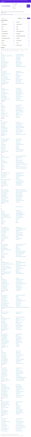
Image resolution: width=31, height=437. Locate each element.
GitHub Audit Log (3, 166)
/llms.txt (7, 435)
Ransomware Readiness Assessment (5, 318)
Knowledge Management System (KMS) (6, 217)
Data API (2, 109)
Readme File (17, 321)
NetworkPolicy (17, 270)
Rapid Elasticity (17, 318)
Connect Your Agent (28, 6)
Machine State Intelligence (4, 245)
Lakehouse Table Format (4, 227)
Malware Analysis (18, 248)
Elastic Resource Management (19, 130)
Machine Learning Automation (4, 244)
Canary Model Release (18, 89)
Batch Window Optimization (19, 79)
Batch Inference (3, 75)
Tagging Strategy (18, 352)
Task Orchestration (18, 356)
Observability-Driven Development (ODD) (21, 283)
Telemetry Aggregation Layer (4, 360)
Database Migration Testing (4, 113)
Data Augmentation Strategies (19, 110)
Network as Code (3, 265)
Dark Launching (3, 106)
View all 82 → (2, 291)
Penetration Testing (3, 299)
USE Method (2, 377)
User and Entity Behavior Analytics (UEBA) (21, 377)
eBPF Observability (3, 123)
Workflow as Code (18, 408)
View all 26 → (2, 381)
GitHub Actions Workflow (19, 161)
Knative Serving (3, 213)
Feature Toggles (18, 148)
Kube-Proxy (2, 222)
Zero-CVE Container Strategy (19, 418)
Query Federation (18, 313)
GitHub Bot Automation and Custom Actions (21, 166)
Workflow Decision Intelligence (4, 411)
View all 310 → (3, 347)
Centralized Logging (18, 97)
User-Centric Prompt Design (4, 378)
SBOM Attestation (18, 339)
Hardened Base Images (4, 175)
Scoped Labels (17, 346)
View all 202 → (3, 118)
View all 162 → (3, 330)
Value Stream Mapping (18, 387)
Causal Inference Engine (4, 97)
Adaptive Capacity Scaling (19, 62)
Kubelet (17, 221)
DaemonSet (2, 105)
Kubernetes (17, 222)
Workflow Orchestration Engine (19, 412)
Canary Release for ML (4, 92)
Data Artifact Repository (19, 109)
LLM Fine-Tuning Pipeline (19, 238)
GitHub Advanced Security (4, 162)
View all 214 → (3, 308)
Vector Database (18, 390)
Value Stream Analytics (4, 386)
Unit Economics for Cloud (4, 370)
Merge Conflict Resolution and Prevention (21, 256)
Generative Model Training (19, 157)
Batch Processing (18, 76)
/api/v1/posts (14, 435)
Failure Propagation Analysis (4, 140)
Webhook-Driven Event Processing (5, 404)
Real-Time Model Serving (19, 329)
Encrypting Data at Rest (4, 134)
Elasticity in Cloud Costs (4, 130)
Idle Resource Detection (4, 192)
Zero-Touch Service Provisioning (20, 425)
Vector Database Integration (4, 391)
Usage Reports (17, 374)
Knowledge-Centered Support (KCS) (20, 214)
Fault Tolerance (18, 141)
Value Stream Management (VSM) (5, 387)
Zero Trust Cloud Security (4, 429)
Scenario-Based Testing (4, 343)
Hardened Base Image (18, 174)
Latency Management (3, 231)
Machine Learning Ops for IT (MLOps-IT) (21, 244)
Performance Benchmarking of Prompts (20, 300)
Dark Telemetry (18, 106)
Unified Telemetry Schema (4, 369)
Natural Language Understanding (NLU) (20, 262)
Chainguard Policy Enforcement (20, 100)
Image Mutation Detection (4, 196)
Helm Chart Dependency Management (5, 179)
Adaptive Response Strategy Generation (21, 66)
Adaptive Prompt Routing (4, 66)
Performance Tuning (18, 303)
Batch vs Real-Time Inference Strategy (5, 79)
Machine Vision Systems (19, 245)
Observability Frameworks (4, 286)
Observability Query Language (4, 290)
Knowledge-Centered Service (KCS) (5, 214)
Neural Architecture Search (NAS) (5, 273)
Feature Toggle (3, 148)
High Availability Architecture (19, 182)
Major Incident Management (4, 248)
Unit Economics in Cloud (19, 370)
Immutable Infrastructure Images (5, 200)
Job (1, 206)
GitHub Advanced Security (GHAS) (20, 162)
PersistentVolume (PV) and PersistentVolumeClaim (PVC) (22, 307)
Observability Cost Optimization (19, 279)
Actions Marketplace (18, 58)
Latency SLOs (17, 231)
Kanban (2, 210)
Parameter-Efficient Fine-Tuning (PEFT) (20, 295)
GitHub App (2, 165)
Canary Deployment (18, 88)
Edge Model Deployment (4, 127)
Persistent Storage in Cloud (4, 304)
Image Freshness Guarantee (19, 195)
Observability (17, 278)
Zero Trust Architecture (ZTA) (19, 428)
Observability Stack (18, 290)
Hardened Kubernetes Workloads (20, 175)
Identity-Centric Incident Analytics (5, 191)
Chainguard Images (3, 100)
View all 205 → (3, 67)
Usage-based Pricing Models (4, 374)
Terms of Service (16, 434)
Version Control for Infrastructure (20, 395)
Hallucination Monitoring (4, 174)
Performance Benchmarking (4, 300)
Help (8, 434)
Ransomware (2, 317)
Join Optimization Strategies (19, 206)
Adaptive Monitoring (18, 65)
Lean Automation (3, 234)
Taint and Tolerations (18, 353)
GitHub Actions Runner (3, 161)
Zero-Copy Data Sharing (4, 418)
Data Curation (2, 117)
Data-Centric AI (3, 114)
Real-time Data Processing (19, 326)
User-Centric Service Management (20, 378)
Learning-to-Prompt (3, 235)
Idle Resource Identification (19, 192)
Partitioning (17, 296)
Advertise (4, 434)
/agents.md (10, 435)
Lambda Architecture (18, 227)
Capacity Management (18, 92)
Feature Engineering (3, 144)
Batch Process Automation (4, 76)
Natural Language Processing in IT (5, 262)
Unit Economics (18, 369)
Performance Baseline (18, 299)
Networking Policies (18, 266)
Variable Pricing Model (3, 390)
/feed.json (18, 435)
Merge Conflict (3, 256)
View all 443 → (3, 101)
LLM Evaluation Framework (4, 238)
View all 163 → (3, 257)
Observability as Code (3, 279)
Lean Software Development (19, 234)
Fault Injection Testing (18, 140)
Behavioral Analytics (18, 80)
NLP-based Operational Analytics (20, 273)
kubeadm (2, 218)
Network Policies (18, 269)
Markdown (2, 252)
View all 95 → (2, 135)
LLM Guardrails (17, 239)
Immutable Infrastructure (19, 199)
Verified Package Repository (4, 394)
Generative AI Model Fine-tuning (5, 157)
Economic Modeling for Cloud (19, 123)
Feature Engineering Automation (20, 144)
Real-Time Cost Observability (19, 325)
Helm (1, 178)
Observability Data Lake (4, 282)
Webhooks (17, 404)
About (1, 434)
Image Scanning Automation (19, 196)
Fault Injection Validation (4, 141)
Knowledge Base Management (19, 213)
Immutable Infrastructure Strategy (20, 200)
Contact (7, 434)
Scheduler (17, 343)
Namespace (2, 261)
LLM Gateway (2, 239)
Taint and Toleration (3, 353)
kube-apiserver (18, 218)
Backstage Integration (3, 72)
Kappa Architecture (18, 210)
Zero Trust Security (18, 429)
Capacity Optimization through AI (20, 93)
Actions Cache (3, 58)
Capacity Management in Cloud (5, 93)
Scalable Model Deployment (19, 342)
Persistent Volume (18, 304)
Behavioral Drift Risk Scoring (4, 83)
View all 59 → (2, 84)
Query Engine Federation (4, 313)
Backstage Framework (18, 71)
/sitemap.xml (21, 435)
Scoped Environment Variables (4, 346)
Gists (1, 158)
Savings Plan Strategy (3, 339)
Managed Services (18, 249)
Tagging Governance (3, 352)
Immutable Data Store (3, 199)
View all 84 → (2, 364)
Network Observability (3, 269)
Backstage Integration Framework (20, 72)
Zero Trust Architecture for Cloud (5, 428)
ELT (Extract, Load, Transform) (19, 131)
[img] (6, 5)
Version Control (18, 394)
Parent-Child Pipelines (3, 296)
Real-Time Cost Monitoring (4, 325)
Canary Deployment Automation (5, 89)
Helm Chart (17, 178)
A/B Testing (2, 54)
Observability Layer (18, 286)
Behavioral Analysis (3, 80)
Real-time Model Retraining (4, 329)
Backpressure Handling (4, 71)
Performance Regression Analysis (5, 303)
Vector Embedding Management (20, 391)
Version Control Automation (4, 395)
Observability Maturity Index (19, 287)
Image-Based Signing (3, 195)
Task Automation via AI (4, 356)
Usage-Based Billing (3, 373)
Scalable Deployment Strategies (5, 342)
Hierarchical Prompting (3, 182)
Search (28, 18)
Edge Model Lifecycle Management (20, 127)
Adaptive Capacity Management (5, 62)
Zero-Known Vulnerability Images (20, 421)
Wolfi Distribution (18, 407)
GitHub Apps (17, 165)
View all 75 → (2, 152)
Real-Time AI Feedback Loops (19, 322)
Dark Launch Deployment (19, 105)
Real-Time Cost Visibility (4, 326)
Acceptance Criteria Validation (19, 54)
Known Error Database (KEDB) (19, 217)
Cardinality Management (4, 96)
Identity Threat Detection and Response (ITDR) (21, 191)
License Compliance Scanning (19, 235)
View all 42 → (2, 186)
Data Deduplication (18, 117)
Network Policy (3, 270)
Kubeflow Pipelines (3, 221)
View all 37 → (2, 398)
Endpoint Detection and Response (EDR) (21, 134)
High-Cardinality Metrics (4, 183)
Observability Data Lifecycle (19, 282)
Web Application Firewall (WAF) (4, 403)
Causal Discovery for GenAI (19, 96)
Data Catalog (17, 113)
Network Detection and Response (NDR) (21, 265)
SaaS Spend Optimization (4, 335)
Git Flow (17, 158)
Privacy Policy (11, 434)
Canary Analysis (3, 88)
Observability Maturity (3, 287)
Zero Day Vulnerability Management (5, 421)
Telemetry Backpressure (19, 360)
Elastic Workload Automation (4, 131)
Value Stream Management (19, 386)
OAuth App (2, 278)
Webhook (17, 403)
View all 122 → (3, 169)
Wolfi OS (2, 408)
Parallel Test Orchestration (4, 295)
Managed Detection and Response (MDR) (6, 249)
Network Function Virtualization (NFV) (5, 266)
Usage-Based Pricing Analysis (19, 373)
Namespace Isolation (18, 261)
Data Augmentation (3, 110)
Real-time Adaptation (3, 322)
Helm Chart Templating (18, 179)
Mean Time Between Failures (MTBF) (20, 252)
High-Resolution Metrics (19, 183)
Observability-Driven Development (5, 283)
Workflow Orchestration (4, 412)
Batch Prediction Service (19, 75)
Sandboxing (17, 335)
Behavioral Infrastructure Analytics (20, 83)
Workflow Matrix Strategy (19, 411)
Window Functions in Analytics (4, 407)
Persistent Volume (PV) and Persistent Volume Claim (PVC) (8, 307)
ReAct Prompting (3, 321)
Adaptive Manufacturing (4, 65)
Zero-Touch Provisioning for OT (5, 425)
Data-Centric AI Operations (19, 114)
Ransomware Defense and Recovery (20, 317)
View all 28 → (2, 274)
